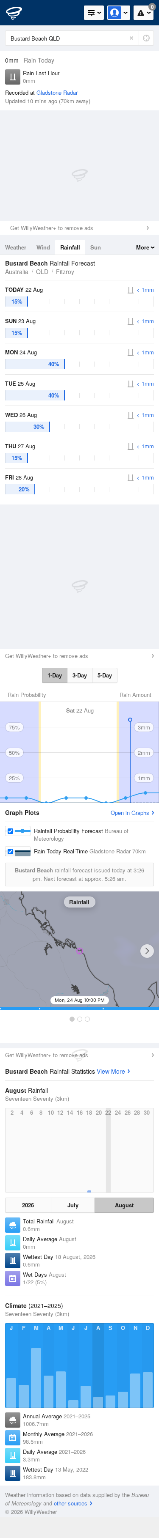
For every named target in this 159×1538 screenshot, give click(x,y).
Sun (95, 247)
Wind (43, 247)
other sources (70, 1503)
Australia (16, 271)
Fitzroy (65, 271)
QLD (42, 271)
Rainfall (70, 247)
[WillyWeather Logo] (19, 13)
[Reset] (131, 38)
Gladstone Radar (57, 92)
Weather (15, 247)
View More (111, 1071)
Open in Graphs (130, 813)
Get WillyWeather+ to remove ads (51, 228)
